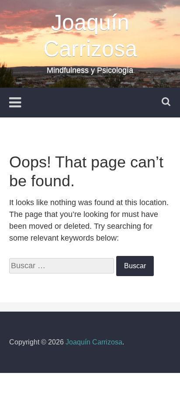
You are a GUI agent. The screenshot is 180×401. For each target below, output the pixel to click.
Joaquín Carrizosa (94, 342)
